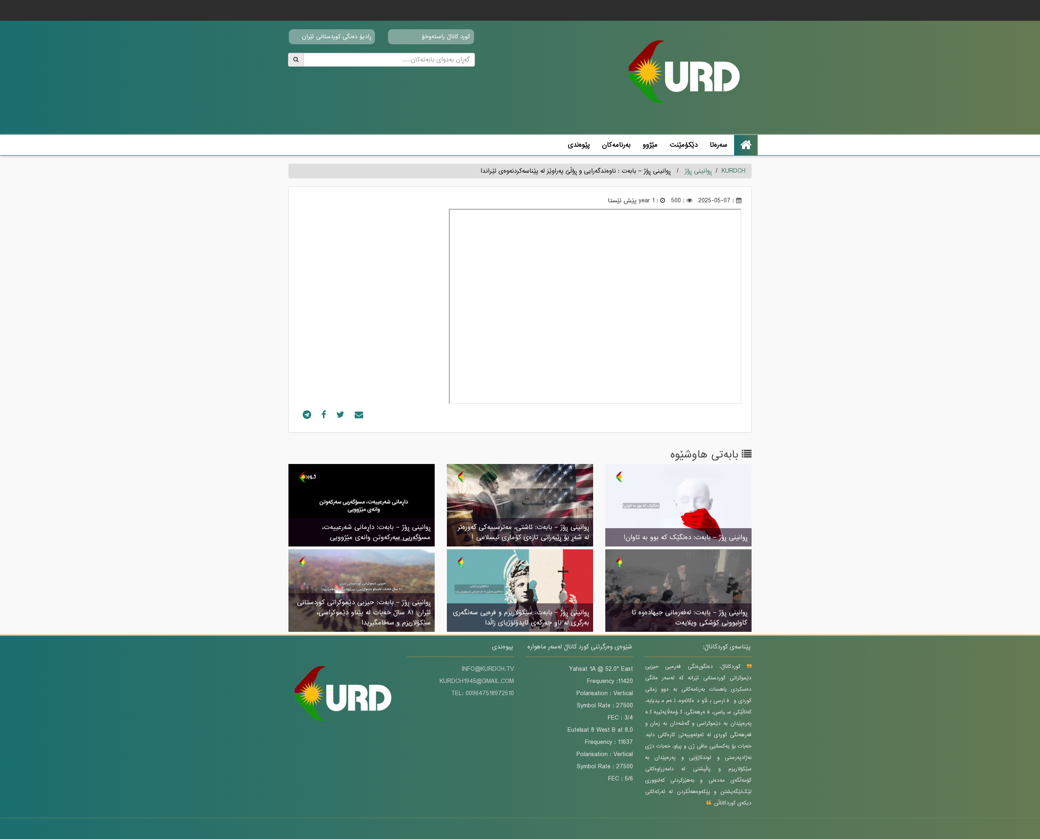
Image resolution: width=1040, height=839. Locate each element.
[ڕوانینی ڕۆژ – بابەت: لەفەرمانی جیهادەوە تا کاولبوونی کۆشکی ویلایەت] (678, 591)
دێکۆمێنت (684, 145)
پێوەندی (579, 145)
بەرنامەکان (616, 145)
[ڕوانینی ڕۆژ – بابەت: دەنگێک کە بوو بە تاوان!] (678, 506)
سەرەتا (718, 145)
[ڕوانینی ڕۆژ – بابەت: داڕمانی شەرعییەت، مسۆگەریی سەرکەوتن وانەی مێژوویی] (361, 506)
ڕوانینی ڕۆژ (698, 171)
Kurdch (733, 171)
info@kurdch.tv (488, 669)
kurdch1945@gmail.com (477, 681)
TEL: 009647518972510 (482, 693)
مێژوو (650, 145)
